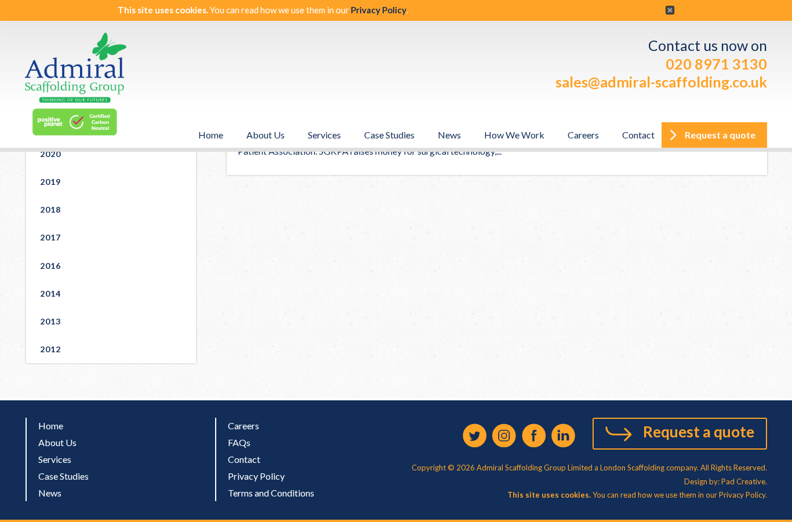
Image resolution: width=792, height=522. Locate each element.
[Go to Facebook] (534, 435)
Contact (638, 134)
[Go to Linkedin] (563, 435)
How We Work (514, 134)
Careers (583, 134)
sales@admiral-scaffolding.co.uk (661, 81)
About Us (265, 134)
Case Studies (389, 134)
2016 (50, 266)
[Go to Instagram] (504, 435)
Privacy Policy (378, 10)
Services (324, 134)
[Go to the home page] (75, 84)
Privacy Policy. (743, 494)
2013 (50, 321)
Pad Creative (742, 481)
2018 (50, 209)
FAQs (239, 442)
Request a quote (698, 431)
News (449, 134)
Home (210, 134)
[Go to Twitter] (474, 435)
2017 (50, 237)
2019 (50, 182)
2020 (50, 154)
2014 (50, 293)
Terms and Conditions (271, 492)
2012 (50, 349)
